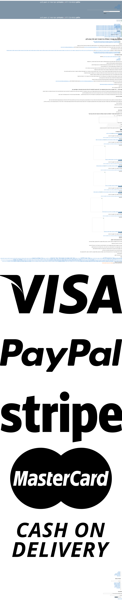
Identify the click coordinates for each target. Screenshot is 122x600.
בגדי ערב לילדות (84, 50)
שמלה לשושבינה (52, 259)
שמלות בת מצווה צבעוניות (117, 261)
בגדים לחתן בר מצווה (93, 258)
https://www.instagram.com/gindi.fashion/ (107, 84)
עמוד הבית (120, 36)
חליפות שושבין (117, 585)
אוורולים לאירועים (118, 258)
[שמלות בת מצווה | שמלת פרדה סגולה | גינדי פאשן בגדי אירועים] (109, 139)
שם (121, 124)
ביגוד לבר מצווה (77, 258)
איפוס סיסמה (120, 598)
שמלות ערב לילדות (76, 261)
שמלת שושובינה (10, 261)
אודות (119, 4)
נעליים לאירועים (117, 586)
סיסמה (120, 595)
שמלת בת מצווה (27, 261)
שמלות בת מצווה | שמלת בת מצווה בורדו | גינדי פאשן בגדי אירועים (112, 215)
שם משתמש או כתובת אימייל (117, 593)
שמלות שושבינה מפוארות (52, 261)
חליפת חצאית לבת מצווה (112, 259)
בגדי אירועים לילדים (90, 50)
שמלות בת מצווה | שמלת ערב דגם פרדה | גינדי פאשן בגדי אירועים (112, 137)
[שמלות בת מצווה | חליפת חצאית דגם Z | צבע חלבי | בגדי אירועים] (106, 41)
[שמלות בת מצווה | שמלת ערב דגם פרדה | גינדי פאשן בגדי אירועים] (114, 133)
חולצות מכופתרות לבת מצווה (22, 258)
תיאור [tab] (119, 58)
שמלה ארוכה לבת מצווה (86, 259)
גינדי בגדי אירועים (69, 50)
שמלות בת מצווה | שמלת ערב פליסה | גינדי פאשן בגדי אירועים (113, 189)
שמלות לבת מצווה (18, 50)
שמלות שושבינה (61, 261)
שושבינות (92, 259)
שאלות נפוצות (117, 6)
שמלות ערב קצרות (68, 261)
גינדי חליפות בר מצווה (46, 258)
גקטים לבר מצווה (29, 258)
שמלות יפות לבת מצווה (24, 50)
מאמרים (118, 5)
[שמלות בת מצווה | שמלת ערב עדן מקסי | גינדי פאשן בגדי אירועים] (108, 159)
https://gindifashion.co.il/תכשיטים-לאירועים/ (91, 47)
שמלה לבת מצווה (48, 50)
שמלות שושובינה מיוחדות (36, 261)
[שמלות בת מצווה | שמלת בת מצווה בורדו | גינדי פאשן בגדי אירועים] (106, 211)
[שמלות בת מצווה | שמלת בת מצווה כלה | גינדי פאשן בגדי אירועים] (107, 231)
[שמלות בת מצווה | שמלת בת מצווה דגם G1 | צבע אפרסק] (107, 42)
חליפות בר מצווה (117, 25)
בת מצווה (73, 50)
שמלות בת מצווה (117, 24)
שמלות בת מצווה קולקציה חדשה (34, 50)
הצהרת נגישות (118, 578)
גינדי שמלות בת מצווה (62, 50)
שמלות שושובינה (44, 261)
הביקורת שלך (119, 122)
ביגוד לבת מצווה (78, 50)
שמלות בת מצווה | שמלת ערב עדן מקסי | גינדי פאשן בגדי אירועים (112, 163)
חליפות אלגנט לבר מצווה (14, 258)
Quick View (120, 134)
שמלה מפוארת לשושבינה (43, 259)
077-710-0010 (70, 2)
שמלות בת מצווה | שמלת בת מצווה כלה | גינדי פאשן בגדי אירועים (112, 235)
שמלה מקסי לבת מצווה (35, 259)
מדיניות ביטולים (117, 7)
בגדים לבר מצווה (100, 258)
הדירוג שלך (120, 115)
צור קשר (118, 8)
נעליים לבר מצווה (97, 259)
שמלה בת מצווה (78, 259)
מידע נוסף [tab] (118, 59)
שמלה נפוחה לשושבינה (27, 259)
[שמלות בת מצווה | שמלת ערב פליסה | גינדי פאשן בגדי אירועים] (108, 185)
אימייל (121, 126)
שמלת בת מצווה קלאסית (10, 50)
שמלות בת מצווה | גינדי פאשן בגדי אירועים (111, 36)
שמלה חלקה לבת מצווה (55, 50)
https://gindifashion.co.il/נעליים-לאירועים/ (67, 47)
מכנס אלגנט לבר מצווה (103, 259)
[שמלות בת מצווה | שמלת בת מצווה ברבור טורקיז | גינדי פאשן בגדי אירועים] (109, 165)
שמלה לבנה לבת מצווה (69, 259)
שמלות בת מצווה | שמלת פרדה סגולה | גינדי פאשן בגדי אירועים (113, 143)
